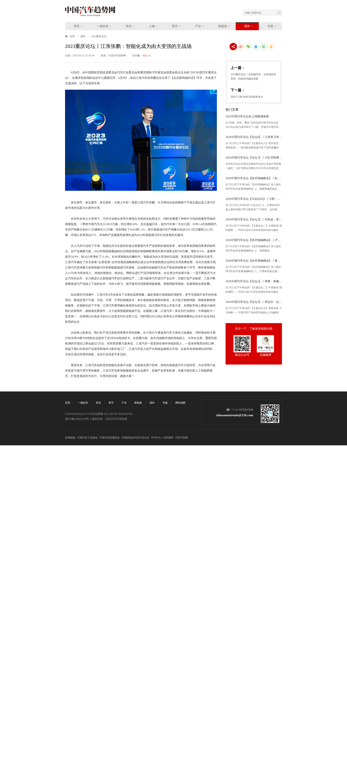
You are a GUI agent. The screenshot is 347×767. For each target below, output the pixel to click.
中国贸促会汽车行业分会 (135, 437)
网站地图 (180, 402)
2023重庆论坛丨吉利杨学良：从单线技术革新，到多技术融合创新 (253, 76)
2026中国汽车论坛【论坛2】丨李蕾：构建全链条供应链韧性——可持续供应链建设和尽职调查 (254, 281)
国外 (247, 26)
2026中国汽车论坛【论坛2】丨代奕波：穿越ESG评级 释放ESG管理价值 (254, 219)
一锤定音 (102, 26)
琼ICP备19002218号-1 (78, 418)
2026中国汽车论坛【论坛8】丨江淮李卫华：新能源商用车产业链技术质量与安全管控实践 (254, 137)
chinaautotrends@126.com (234, 415)
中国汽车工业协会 (87, 437)
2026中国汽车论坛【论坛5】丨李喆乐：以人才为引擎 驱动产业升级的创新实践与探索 (254, 301)
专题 (270, 26)
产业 (198, 26)
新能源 (222, 26)
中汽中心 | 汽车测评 (162, 437)
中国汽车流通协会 (109, 437)
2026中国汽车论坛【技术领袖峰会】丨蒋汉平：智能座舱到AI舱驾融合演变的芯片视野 (254, 260)
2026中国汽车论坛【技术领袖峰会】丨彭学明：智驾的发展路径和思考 (254, 178)
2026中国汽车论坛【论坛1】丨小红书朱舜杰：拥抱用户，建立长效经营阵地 (254, 157)
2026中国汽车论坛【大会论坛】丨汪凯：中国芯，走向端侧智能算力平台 (254, 198)
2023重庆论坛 (98, 36)
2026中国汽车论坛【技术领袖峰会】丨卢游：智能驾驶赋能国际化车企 (254, 240)
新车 (175, 26)
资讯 (129, 26)
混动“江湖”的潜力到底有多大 (247, 96)
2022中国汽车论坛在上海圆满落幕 (247, 116)
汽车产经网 (181, 437)
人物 (152, 26)
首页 (77, 26)
